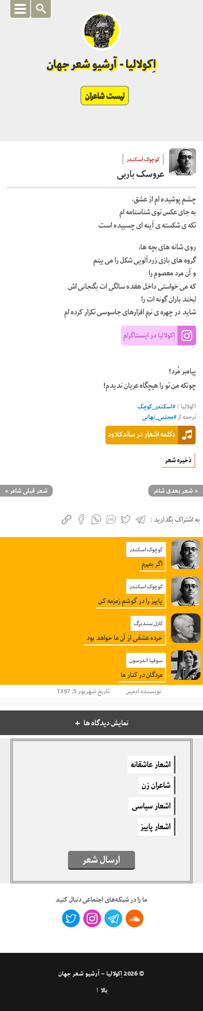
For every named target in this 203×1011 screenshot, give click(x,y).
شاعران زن (156, 785)
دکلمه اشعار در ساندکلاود (141, 434)
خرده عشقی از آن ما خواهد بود (125, 637)
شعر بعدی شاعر (173, 491)
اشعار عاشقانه (150, 765)
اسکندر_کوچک (154, 406)
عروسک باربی (140, 174)
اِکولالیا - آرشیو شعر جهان (101, 64)
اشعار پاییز (155, 827)
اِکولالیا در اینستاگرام (149, 335)
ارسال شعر (101, 860)
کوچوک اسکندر (143, 159)
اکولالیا (188, 406)
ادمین (132, 691)
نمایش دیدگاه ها (106, 723)
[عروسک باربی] (182, 165)
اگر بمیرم (152, 564)
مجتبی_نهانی (157, 417)
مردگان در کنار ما (142, 674)
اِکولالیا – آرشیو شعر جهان (90, 973)
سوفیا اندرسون (146, 660)
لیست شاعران (104, 95)
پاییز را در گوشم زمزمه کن (131, 600)
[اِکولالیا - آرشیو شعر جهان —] (101, 31)
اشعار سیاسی (151, 806)
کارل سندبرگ (148, 623)
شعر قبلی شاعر (29, 491)
